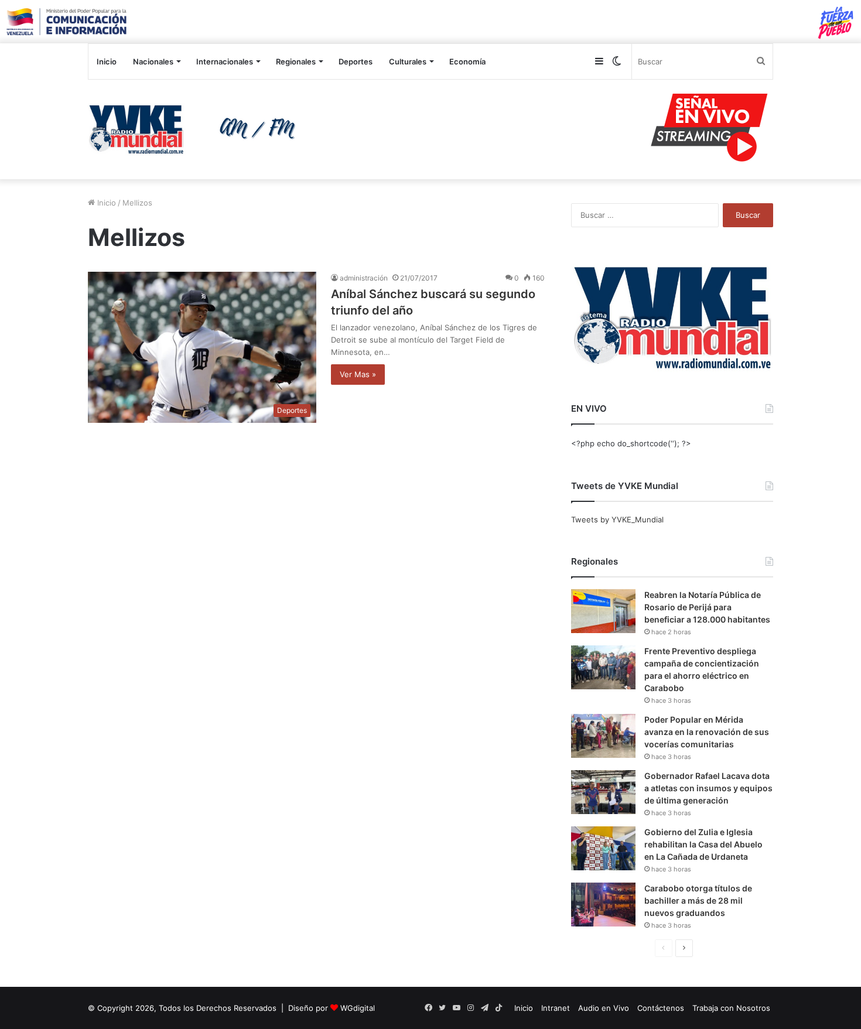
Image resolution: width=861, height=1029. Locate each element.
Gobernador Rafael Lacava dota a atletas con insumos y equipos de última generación (708, 788)
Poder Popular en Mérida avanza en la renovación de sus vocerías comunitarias (706, 732)
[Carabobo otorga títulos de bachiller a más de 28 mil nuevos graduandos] (603, 905)
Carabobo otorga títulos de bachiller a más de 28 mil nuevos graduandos (698, 900)
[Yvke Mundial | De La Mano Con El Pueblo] (196, 129)
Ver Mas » (358, 374)
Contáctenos (660, 1008)
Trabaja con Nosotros (731, 1008)
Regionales (296, 61)
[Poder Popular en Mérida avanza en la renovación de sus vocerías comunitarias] (603, 736)
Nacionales (153, 61)
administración (364, 278)
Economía (467, 61)
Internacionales (224, 61)
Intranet (555, 1008)
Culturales (407, 61)
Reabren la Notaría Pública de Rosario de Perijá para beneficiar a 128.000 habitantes (707, 607)
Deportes (356, 61)
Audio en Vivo (603, 1008)
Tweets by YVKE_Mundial (617, 519)
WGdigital (357, 1008)
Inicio (107, 61)
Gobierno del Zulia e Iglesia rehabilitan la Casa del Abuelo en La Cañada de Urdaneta (703, 844)
